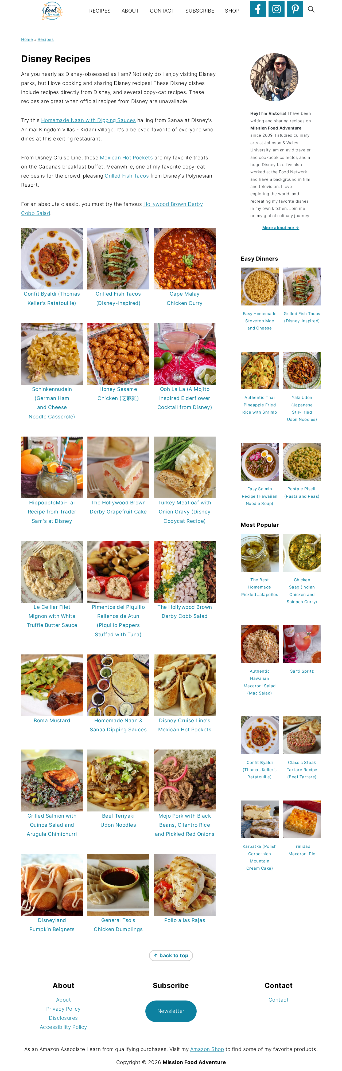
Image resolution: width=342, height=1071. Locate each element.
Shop (232, 11)
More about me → (281, 227)
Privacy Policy (63, 1009)
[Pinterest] (295, 9)
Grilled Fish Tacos (127, 176)
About (130, 11)
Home (27, 39)
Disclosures (63, 1018)
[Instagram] (276, 9)
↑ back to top (171, 955)
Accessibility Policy (63, 1027)
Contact (162, 11)
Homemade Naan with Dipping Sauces (88, 120)
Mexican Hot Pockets (126, 158)
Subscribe (200, 11)
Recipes (100, 11)
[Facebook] (258, 9)
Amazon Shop (207, 1049)
